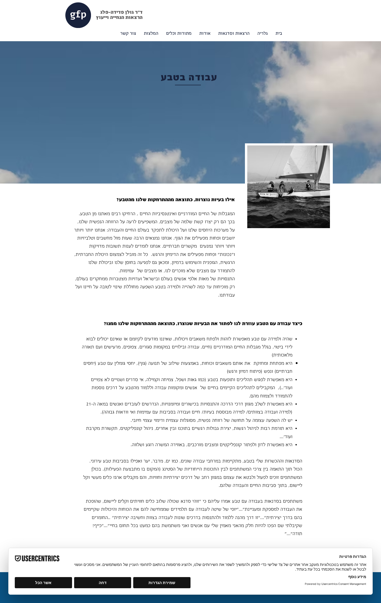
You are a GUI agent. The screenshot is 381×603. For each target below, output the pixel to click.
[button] (178, 33)
